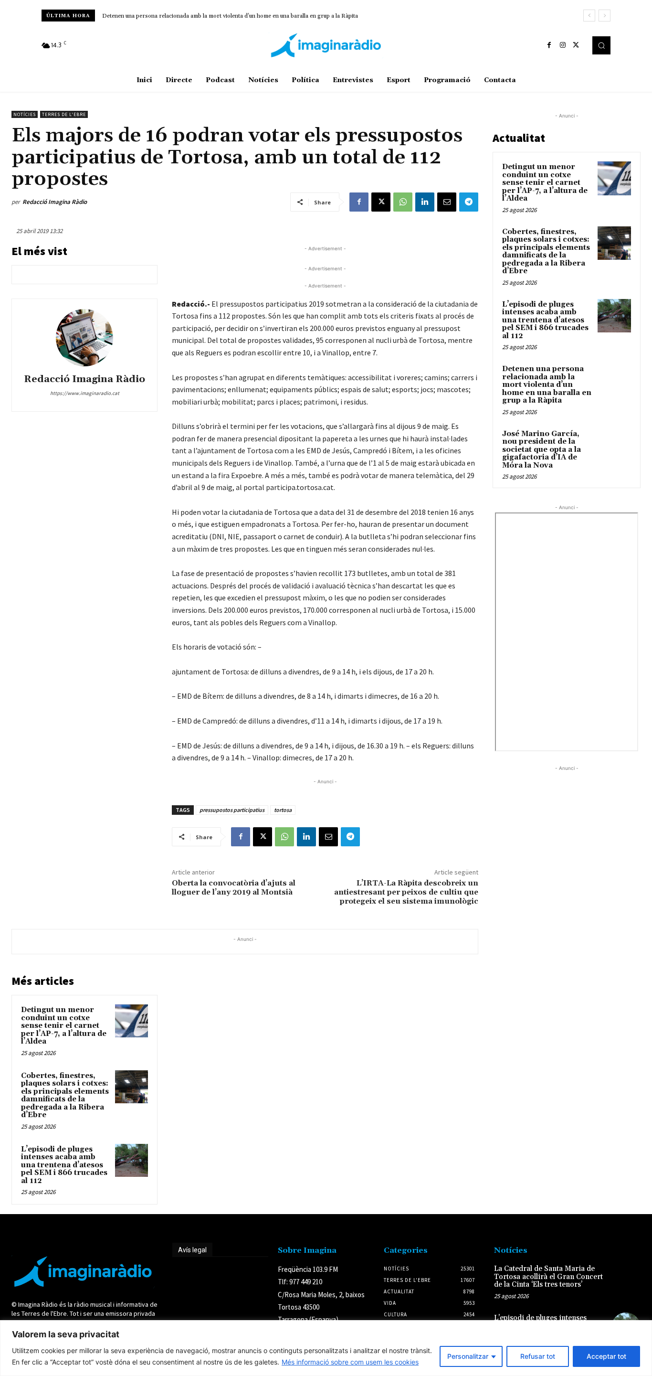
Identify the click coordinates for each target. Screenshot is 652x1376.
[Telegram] (468, 202)
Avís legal (192, 1250)
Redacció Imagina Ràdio (54, 202)
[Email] (446, 202)
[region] (326, 1348)
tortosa (283, 809)
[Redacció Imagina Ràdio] (84, 337)
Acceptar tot (606, 1356)
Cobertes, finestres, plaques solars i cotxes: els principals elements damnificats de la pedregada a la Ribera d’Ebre (65, 1095)
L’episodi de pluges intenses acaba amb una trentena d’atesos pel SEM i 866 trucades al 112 (64, 1165)
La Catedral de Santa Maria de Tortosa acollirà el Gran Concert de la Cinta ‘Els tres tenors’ (548, 1276)
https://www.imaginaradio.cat (84, 393)
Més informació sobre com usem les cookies (350, 1362)
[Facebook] (549, 45)
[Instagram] (562, 45)
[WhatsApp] (402, 202)
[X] (576, 45)
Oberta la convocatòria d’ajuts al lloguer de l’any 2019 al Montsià (233, 887)
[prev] (589, 15)
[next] (604, 15)
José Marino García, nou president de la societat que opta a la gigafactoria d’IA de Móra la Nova (541, 449)
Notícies (24, 114)
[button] (601, 45)
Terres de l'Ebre (64, 114)
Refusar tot (537, 1356)
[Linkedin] (424, 202)
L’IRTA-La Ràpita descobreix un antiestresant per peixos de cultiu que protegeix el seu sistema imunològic (406, 892)
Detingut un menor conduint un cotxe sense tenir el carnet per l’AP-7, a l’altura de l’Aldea (63, 1025)
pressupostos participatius (232, 809)
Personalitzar (467, 1356)
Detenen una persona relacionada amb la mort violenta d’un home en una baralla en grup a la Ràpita (230, 16)
